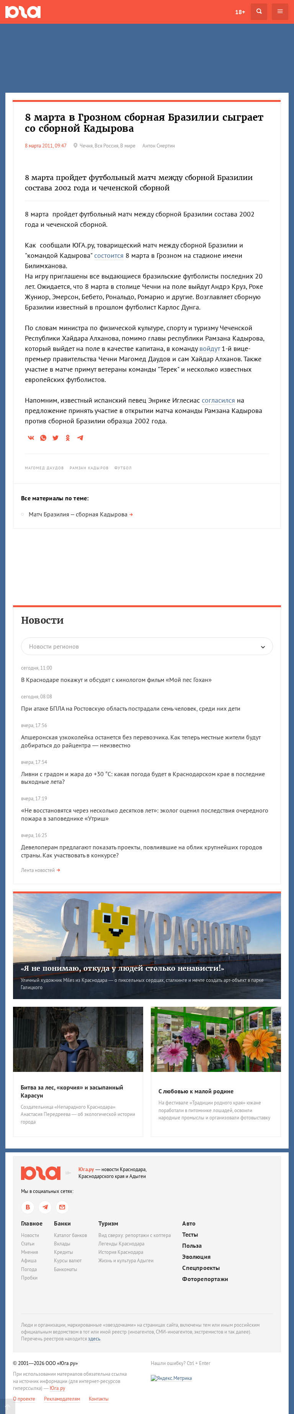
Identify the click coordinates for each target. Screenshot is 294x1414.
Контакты (99, 1399)
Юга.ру (86, 1169)
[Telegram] (45, 1207)
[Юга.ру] (23, 11)
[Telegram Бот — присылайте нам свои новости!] (62, 1207)
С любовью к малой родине (196, 1091)
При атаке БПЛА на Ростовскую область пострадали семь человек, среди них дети (130, 708)
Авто (189, 1223)
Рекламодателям (62, 1399)
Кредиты (63, 1252)
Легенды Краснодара (121, 1243)
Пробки (29, 1278)
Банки (62, 1223)
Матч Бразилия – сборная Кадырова (78, 514)
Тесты (190, 1234)
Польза (192, 1245)
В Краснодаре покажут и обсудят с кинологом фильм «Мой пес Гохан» (116, 679)
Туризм (108, 1223)
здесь (94, 1338)
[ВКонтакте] (27, 1207)
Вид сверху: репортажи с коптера (134, 1235)
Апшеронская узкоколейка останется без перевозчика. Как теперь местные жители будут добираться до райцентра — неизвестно (141, 741)
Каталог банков (70, 1235)
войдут (209, 348)
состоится (109, 255)
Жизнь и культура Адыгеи (126, 1260)
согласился (218, 400)
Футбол (123, 467)
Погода (29, 1269)
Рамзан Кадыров (89, 467)
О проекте (24, 1399)
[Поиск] (259, 11)
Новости (42, 620)
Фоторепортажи (205, 1279)
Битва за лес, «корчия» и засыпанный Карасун (72, 1091)
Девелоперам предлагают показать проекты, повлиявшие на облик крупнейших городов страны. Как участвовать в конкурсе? (141, 851)
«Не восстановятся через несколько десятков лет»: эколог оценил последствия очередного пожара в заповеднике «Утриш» (144, 814)
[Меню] (280, 11)
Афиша (28, 1260)
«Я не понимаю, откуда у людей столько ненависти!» (122, 968)
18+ (240, 12)
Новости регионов (54, 646)
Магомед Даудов (44, 467)
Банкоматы (65, 1269)
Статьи (27, 1243)
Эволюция (196, 1256)
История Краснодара (120, 1252)
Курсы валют (68, 1260)
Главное (31, 1223)
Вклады (62, 1243)
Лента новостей (38, 870)
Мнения (29, 1252)
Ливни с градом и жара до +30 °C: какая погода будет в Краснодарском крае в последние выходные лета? (143, 778)
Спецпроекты (201, 1267)
